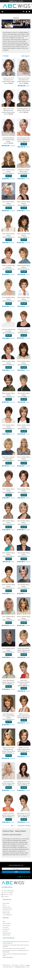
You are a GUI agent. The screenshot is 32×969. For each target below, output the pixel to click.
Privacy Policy (15, 965)
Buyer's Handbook (7, 907)
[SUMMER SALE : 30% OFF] (16, 1)
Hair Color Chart (6, 911)
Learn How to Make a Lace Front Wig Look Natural (14, 948)
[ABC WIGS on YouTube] (20, 877)
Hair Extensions (6, 929)
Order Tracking (6, 903)
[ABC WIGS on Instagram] (24, 877)
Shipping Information (7, 909)
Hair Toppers (5, 927)
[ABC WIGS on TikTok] (29, 877)
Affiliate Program (6, 912)
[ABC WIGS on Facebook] (18, 877)
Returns (4, 905)
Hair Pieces (5, 931)
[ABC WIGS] (17, 5)
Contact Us (5, 896)
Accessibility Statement (8, 967)
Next (12, 825)
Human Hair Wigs (6, 923)
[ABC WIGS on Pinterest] (22, 877)
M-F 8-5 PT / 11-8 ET (7, 894)
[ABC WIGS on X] (27, 877)
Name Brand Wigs (7, 933)
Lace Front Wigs (6, 925)
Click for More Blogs (7, 957)
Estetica (16, 18)
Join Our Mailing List (7, 914)
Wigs (4, 921)
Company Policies (6, 965)
